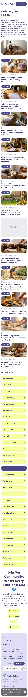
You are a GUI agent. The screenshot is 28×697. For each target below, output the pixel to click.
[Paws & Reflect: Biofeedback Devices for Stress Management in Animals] (14, 123)
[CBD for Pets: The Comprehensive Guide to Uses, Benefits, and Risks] (14, 177)
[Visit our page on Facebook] (4, 686)
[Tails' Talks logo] (7, 4)
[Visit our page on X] (10, 686)
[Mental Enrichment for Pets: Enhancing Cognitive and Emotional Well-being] (14, 278)
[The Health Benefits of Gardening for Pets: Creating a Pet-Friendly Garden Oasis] (14, 203)
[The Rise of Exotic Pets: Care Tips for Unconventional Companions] (14, 303)
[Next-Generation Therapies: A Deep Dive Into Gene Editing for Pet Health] (14, 150)
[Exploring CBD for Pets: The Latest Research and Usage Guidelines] (14, 355)
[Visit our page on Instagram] (7, 686)
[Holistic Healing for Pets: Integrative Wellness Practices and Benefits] (14, 329)
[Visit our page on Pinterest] (13, 686)
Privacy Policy (14, 681)
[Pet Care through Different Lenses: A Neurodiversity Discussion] (14, 70)
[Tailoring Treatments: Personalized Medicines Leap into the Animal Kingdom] (14, 97)
